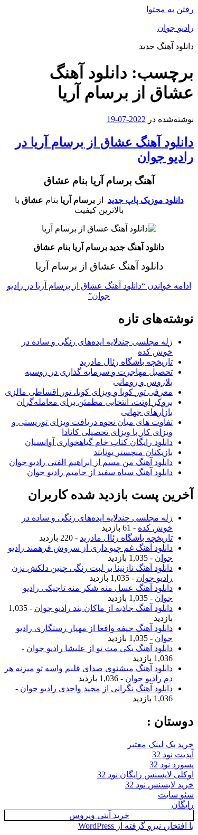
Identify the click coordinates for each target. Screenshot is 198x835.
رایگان (183, 804)
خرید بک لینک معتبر (160, 744)
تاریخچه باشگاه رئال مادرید (126, 361)
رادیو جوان (175, 27)
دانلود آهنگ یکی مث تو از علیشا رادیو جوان (99, 648)
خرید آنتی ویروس (99, 815)
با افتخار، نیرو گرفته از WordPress (136, 825)
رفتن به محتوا (170, 9)
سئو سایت (176, 794)
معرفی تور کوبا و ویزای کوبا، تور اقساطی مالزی (89, 391)
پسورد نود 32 (171, 764)
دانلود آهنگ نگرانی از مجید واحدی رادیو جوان (96, 688)
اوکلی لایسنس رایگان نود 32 (145, 774)
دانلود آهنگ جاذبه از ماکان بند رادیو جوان (103, 608)
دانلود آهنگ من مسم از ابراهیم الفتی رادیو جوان (91, 462)
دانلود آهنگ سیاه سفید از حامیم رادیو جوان (100, 472)
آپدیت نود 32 (173, 754)
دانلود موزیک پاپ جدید (146, 200)
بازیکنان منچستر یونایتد (133, 452)
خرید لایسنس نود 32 (159, 784)
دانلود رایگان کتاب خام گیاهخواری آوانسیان (99, 442)
